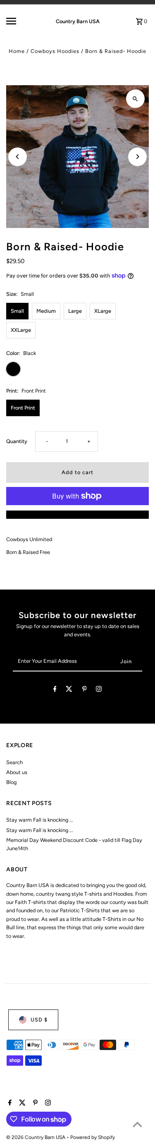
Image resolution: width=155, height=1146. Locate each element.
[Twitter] (69, 690)
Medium (46, 311)
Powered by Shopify (92, 1137)
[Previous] (17, 156)
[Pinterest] (84, 690)
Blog (11, 782)
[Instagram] (99, 690)
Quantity (16, 441)
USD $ (39, 1020)
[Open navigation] (18, 21)
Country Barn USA (78, 21)
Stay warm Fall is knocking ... (39, 820)
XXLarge (21, 330)
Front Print (23, 408)
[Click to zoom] (135, 98)
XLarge (102, 311)
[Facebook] (55, 690)
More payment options (78, 514)
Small (17, 311)
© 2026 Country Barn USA (36, 1137)
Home (17, 51)
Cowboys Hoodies (55, 51)
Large (75, 311)
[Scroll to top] (137, 1124)
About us (16, 772)
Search (14, 762)
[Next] (137, 156)
